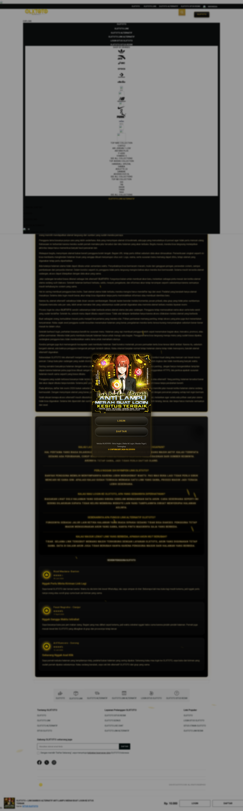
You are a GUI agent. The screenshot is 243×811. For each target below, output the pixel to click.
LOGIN (121, 421)
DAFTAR (121, 431)
